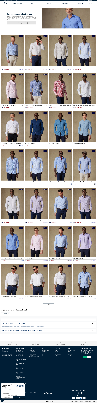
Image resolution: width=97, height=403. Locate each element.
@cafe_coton (78, 395)
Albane (30, 357)
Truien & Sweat (44, 351)
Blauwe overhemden (19, 351)
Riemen (56, 355)
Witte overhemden (19, 350)
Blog (69, 351)
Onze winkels (70, 354)
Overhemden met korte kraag (14, 7)
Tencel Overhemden (19, 368)
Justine (30, 359)
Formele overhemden (19, 372)
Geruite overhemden (19, 354)
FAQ (3, 350)
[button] (2, 401)
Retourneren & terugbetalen (7, 355)
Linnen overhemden (19, 355)
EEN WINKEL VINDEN (92, 0)
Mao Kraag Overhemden (20, 382)
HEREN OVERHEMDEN (5, 313)
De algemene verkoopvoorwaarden (90, 401)
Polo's (43, 354)
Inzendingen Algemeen (74, 401)
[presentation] (1, 0)
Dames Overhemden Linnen (34, 356)
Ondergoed (57, 351)
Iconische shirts (31, 350)
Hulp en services (5, 348)
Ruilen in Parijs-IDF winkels (7, 354)
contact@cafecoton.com (85, 353)
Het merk (70, 348)
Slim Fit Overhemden (19, 360)
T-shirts (43, 355)
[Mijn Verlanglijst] (91, 3)
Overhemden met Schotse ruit (21, 359)
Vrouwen (30, 348)
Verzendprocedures (5, 351)
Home (2, 7)
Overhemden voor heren (46, 350)
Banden (56, 350)
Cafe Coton (4, 3)
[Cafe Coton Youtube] (81, 393)
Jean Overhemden (19, 358)
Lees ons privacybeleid (5, 393)
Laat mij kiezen (7, 397)
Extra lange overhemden (20, 363)
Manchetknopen (58, 354)
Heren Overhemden (7, 7)
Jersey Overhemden (19, 369)
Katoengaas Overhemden (20, 371)
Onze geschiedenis (71, 350)
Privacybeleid (81, 401)
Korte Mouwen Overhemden (20, 356)
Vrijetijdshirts (18, 373)
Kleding (43, 348)
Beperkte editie (18, 367)
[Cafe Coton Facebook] (76, 393)
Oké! (19, 397)
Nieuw (17, 364)
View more (48, 304)
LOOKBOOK (70, 355)
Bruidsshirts (18, 376)
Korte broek (44, 356)
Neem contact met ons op (86, 348)
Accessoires (57, 348)
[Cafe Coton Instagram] (78, 393)
